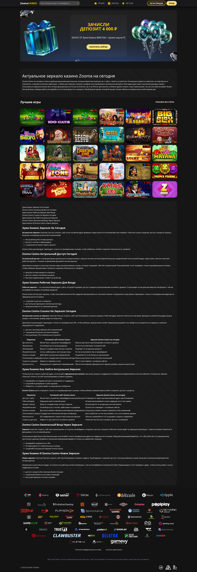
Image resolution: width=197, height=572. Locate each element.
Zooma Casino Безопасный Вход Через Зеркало (41, 220)
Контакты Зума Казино (114, 550)
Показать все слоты (164, 102)
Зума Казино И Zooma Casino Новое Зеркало (40, 223)
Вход (171, 3)
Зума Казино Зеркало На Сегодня (35, 207)
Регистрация (156, 3)
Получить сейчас (98, 47)
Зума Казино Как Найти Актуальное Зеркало (40, 218)
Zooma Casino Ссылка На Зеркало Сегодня (39, 215)
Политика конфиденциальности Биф (88, 550)
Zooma (28, 3)
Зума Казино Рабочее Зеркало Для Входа (38, 212)
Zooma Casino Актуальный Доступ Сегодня (39, 210)
